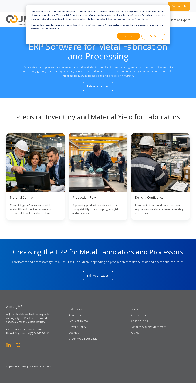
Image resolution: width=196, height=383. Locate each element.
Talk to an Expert (178, 20)
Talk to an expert (98, 86)
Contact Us (179, 6)
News (134, 309)
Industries (75, 309)
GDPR (135, 332)
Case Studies (139, 321)
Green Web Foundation (84, 338)
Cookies (74, 332)
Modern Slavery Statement (148, 327)
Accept (128, 36)
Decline (153, 36)
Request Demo (78, 321)
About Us (75, 315)
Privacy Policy (77, 327)
